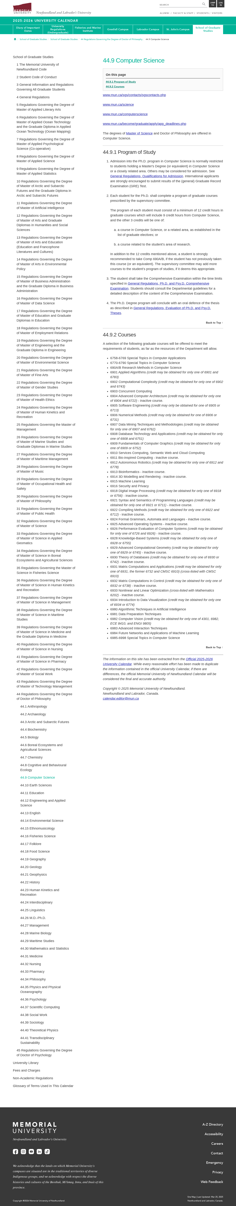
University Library (26, 1063)
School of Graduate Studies (208, 29)
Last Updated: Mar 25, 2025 (210, 1197)
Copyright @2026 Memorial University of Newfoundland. (39, 1201)
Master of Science (139, 133)
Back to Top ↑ (214, 322)
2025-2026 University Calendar (45, 21)
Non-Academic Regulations (33, 1078)
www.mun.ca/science (118, 104)
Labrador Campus (148, 29)
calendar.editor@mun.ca (121, 698)
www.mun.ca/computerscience (125, 114)
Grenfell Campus (117, 29)
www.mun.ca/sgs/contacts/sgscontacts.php (134, 95)
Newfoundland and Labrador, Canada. (205, 1201)
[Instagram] (23, 1151)
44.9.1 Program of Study (121, 81)
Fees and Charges (26, 1070)
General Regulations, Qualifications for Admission (146, 176)
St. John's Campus (178, 29)
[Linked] (39, 1151)
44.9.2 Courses (115, 86)
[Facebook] (15, 1151)
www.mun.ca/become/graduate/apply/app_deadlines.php (144, 124)
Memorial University (52, 9)
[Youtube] (31, 1151)
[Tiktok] (47, 1151)
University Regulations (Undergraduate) (58, 29)
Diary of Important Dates (28, 29)
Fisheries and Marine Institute (88, 29)
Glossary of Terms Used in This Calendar (43, 1086)
